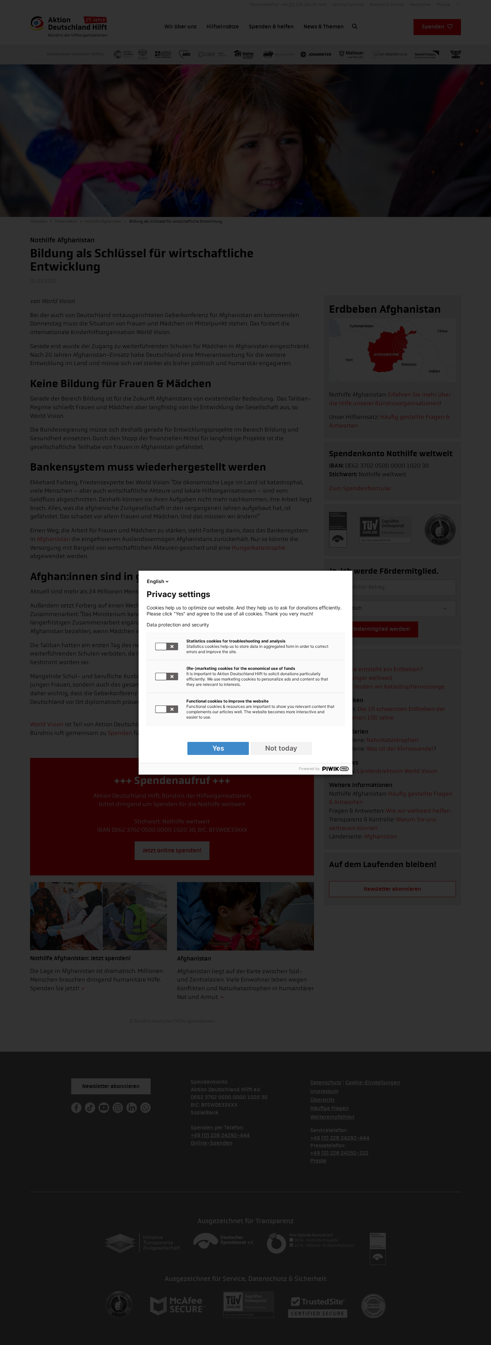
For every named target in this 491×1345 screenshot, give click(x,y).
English (155, 581)
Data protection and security (178, 624)
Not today (281, 748)
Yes (218, 748)
